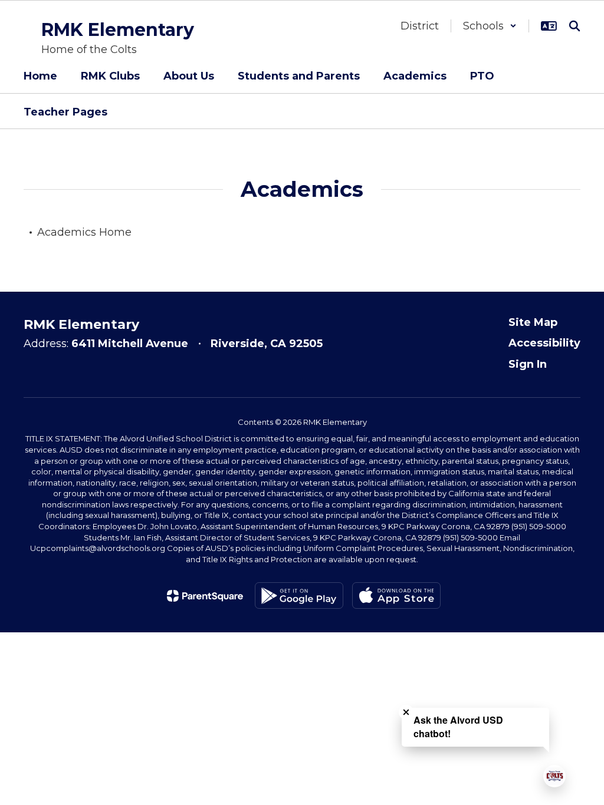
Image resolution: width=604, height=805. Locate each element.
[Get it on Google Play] (299, 595)
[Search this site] (574, 26)
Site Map (532, 322)
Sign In (527, 364)
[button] (490, 25)
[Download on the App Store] (396, 595)
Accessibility (544, 342)
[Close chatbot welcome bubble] (406, 712)
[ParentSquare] (205, 596)
